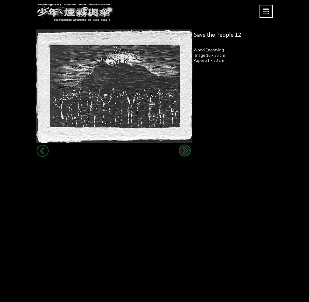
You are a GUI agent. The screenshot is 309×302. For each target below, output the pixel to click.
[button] (266, 11)
